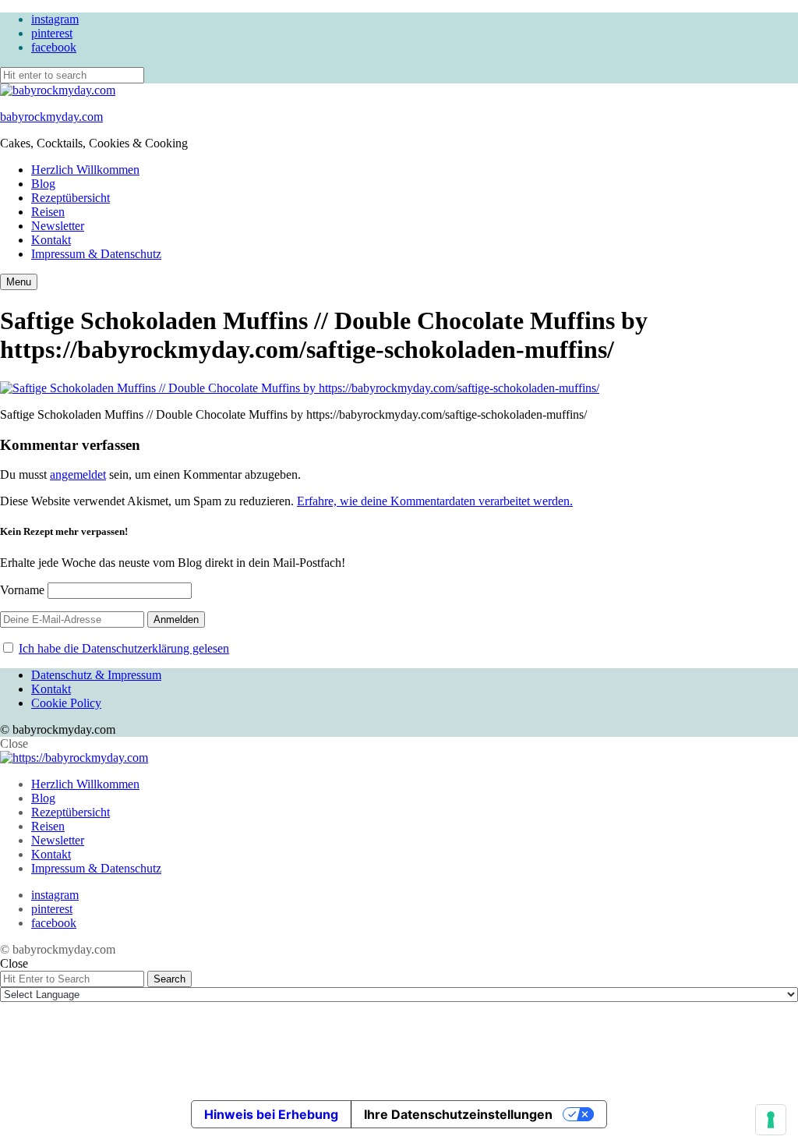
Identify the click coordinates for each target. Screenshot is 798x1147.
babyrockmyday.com (51, 116)
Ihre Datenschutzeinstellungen (458, 1114)
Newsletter (57, 225)
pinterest (51, 33)
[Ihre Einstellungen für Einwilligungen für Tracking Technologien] (771, 1120)
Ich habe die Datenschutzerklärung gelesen (124, 648)
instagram (55, 19)
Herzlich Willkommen (85, 169)
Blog (43, 183)
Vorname (22, 590)
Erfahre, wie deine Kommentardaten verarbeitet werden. (435, 501)
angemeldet (78, 474)
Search (169, 979)
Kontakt (51, 239)
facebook (53, 47)
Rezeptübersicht (70, 197)
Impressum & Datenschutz (96, 253)
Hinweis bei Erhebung (271, 1114)
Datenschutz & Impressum (96, 674)
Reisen (48, 211)
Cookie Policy (66, 703)
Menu (18, 282)
